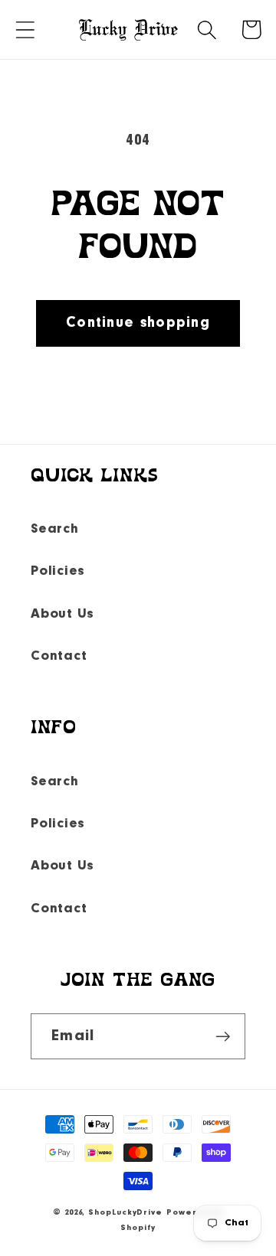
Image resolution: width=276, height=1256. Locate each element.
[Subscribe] (223, 1036)
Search (55, 529)
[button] (25, 29)
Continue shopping (138, 323)
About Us (62, 614)
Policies (58, 571)
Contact (59, 656)
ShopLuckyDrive (125, 1213)
